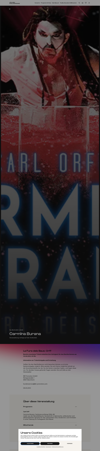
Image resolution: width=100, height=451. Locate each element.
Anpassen (69, 443)
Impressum (48, 446)
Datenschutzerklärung (57, 446)
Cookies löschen (41, 446)
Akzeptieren (30, 443)
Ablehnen (50, 443)
